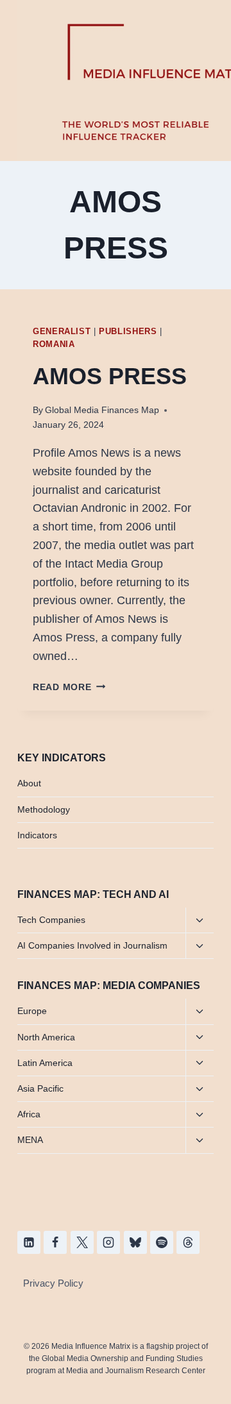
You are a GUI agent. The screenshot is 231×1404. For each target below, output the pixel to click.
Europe (32, 1011)
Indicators (37, 835)
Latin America (45, 1063)
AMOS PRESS (110, 376)
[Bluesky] (135, 1242)
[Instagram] (108, 1242)
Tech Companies (51, 920)
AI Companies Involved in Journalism (92, 945)
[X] (82, 1242)
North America (46, 1037)
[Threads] (188, 1242)
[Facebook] (55, 1242)
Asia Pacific (40, 1088)
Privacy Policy (53, 1283)
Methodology (43, 809)
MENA (30, 1140)
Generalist (61, 331)
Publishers (128, 331)
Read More (69, 687)
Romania (53, 344)
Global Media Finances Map (102, 410)
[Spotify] (161, 1242)
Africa (28, 1114)
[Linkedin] (28, 1242)
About (29, 783)
